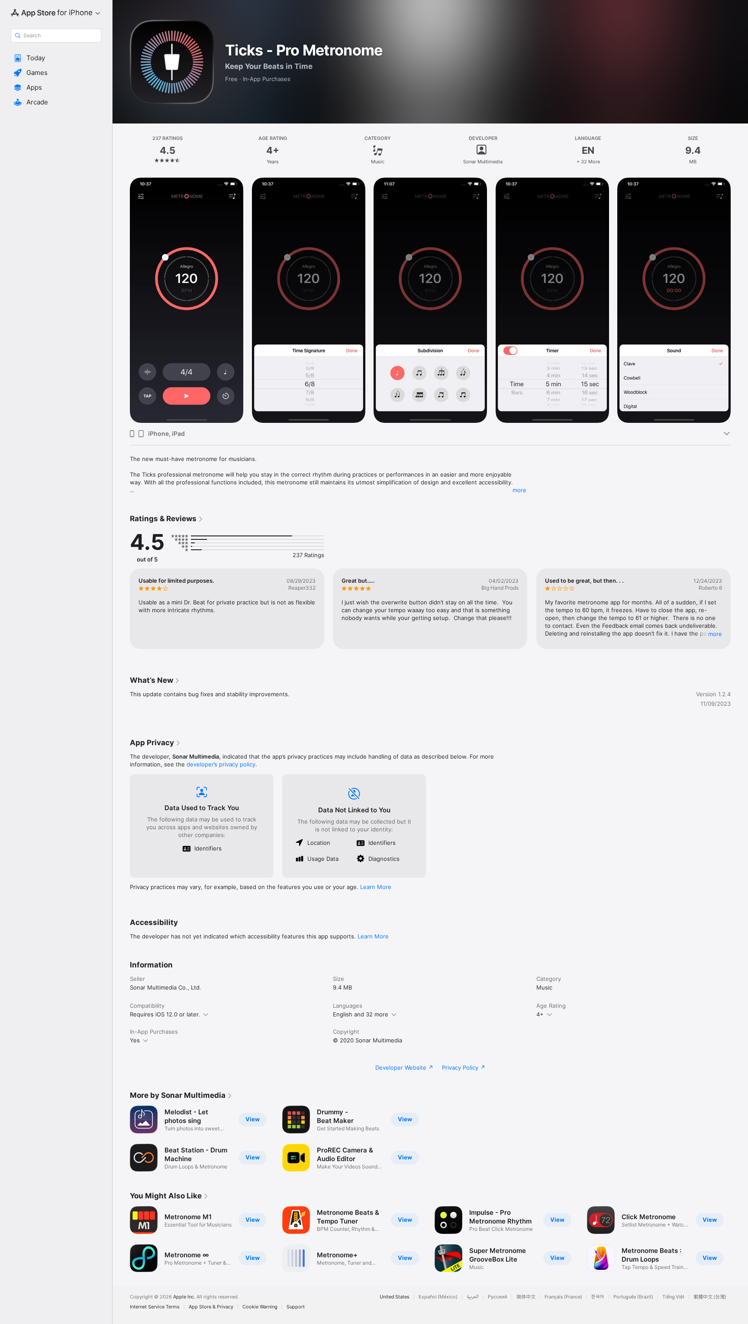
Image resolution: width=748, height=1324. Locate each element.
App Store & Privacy (211, 1307)
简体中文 (525, 1297)
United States (394, 1297)
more (519, 490)
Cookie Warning (259, 1307)
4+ (540, 1014)
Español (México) (438, 1297)
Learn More (375, 886)
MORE (715, 633)
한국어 (597, 1297)
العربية (473, 1297)
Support (296, 1307)
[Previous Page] (121, 300)
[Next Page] (739, 300)
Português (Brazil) (633, 1297)
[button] (56, 58)
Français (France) (563, 1297)
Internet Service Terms (155, 1307)
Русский (497, 1297)
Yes (135, 1040)
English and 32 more (360, 1014)
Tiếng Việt (673, 1297)
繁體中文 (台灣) (709, 1297)
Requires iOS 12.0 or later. (165, 1014)
